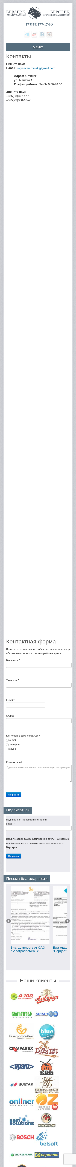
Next (67, 921)
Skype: (10, 715)
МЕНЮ (38, 47)
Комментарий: (14, 762)
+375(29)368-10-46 (18, 100)
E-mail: (10, 700)
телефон (14, 744)
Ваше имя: (13, 660)
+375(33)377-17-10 (38, 24)
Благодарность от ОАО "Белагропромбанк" (28, 949)
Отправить (13, 794)
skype (12, 748)
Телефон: (12, 680)
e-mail (12, 740)
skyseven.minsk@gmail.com (36, 68)
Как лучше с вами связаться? (23, 735)
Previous (8, 921)
